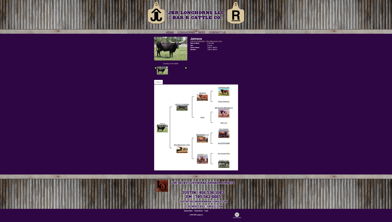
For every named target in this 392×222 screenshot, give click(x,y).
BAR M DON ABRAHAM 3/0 (224, 108)
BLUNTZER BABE (224, 143)
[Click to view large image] (170, 48)
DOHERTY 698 (224, 160)
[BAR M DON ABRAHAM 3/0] (223, 113)
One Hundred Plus (224, 153)
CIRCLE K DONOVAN (197, 41)
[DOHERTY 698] (223, 164)
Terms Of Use (198, 211)
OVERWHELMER (223, 88)
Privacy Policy (188, 211)
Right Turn (223, 123)
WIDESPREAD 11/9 (202, 135)
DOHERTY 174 (202, 155)
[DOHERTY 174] (202, 159)
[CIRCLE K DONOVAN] (182, 108)
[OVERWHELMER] (223, 92)
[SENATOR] (202, 97)
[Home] (196, 12)
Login (206, 211)
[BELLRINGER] (223, 134)
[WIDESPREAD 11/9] (202, 139)
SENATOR (202, 93)
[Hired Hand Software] (237, 215)
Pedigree (158, 82)
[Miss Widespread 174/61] (182, 149)
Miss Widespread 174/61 (214, 41)
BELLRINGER (223, 129)
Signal (202, 117)
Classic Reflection (224, 101)
